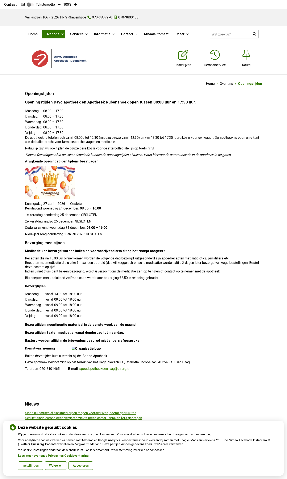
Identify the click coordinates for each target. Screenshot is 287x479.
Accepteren (81, 465)
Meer (180, 34)
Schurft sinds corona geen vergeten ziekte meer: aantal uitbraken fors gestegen (83, 418)
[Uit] (30, 4)
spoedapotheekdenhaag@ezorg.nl (104, 369)
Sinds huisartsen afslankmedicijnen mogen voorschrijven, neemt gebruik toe (80, 413)
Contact (127, 34)
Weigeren (55, 465)
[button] (254, 34)
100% (67, 5)
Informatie (102, 34)
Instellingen (30, 465)
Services (77, 34)
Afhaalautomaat (156, 34)
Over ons (52, 34)
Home (33, 34)
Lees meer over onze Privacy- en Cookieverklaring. (54, 455)
